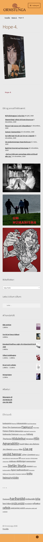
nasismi (23, 458)
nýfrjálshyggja (33, 458)
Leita (21, 538)
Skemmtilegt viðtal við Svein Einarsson (19, 120)
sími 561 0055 (7, 402)
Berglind (14, 423)
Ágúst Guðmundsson (20, 470)
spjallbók (5, 466)
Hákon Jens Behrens (31, 444)
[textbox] (21, 287)
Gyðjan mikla (22, 434)
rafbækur (36, 503)
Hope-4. (14, 18)
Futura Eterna (8, 431)
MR (20, 458)
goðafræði (26, 431)
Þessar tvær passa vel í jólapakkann (18, 126)
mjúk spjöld (17, 503)
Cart (33, 536)
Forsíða (7, 18)
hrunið (21, 444)
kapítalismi (15, 449)
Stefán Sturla (17, 466)
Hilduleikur (19, 438)
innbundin (30, 498)
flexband (6, 499)
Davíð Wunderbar (31, 423)
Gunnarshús (32, 431)
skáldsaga (12, 461)
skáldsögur (21, 461)
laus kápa (7, 503)
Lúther (24, 454)
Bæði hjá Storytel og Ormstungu (16, 148)
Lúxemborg (31, 454)
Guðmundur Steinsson (11, 434)
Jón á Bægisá (7, 449)
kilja (37, 499)
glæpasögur (19, 431)
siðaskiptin (6, 461)
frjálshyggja (36, 427)
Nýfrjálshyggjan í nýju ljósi (15, 116)
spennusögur (31, 461)
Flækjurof (27, 427)
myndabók (28, 504)
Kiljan (21, 449)
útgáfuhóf (23, 474)
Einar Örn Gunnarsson (12, 427)
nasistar (28, 458)
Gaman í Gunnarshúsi (13, 132)
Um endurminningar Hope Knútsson (18, 142)
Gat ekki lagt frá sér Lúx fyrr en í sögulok (19, 136)
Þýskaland (18, 474)
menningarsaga (14, 458)
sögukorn (29, 466)
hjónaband (29, 439)
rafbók (6, 507)
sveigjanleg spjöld (18, 508)
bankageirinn (7, 423)
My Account (7, 538)
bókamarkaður (22, 423)
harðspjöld (17, 498)
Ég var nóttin (12, 474)
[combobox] (21, 287)
